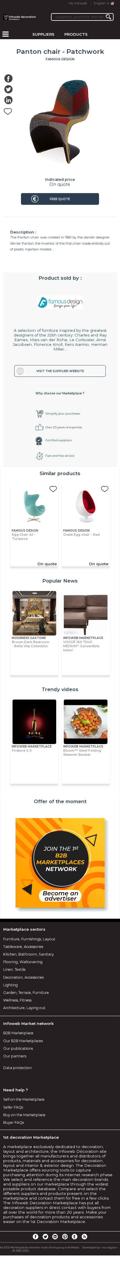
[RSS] (84, 1236)
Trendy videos (60, 689)
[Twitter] (45, 1236)
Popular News (60, 581)
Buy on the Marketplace (24, 1115)
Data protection (17, 1068)
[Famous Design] (60, 302)
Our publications (18, 1048)
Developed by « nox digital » (100, 1247)
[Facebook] (35, 1236)
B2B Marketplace (18, 1033)
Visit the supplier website (60, 371)
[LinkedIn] (55, 1236)
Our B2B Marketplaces (23, 1041)
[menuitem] (5, 34)
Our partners (14, 1056)
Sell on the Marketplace (24, 1099)
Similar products (60, 473)
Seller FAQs (13, 1107)
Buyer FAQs (13, 1122)
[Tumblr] (74, 1236)
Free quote (60, 199)
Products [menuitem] (76, 34)
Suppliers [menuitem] (43, 34)
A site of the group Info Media (60, 1247)
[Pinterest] (65, 1236)
